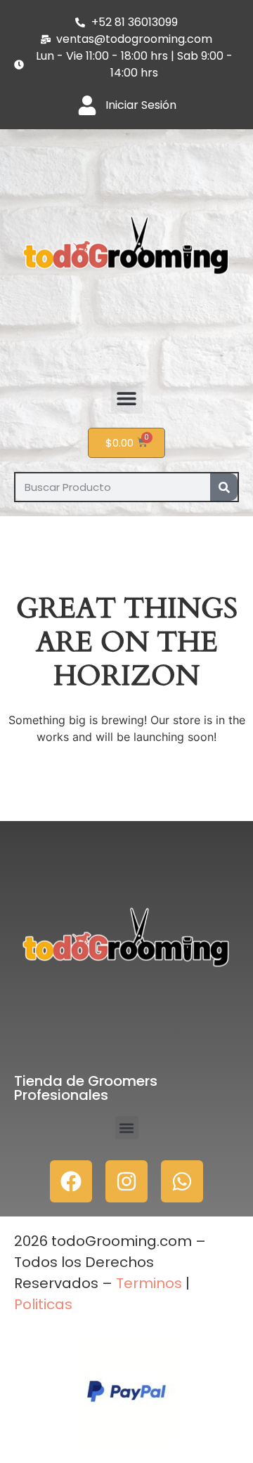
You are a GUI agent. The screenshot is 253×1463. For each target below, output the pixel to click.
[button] (127, 398)
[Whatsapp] (182, 1181)
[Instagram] (126, 1181)
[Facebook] (71, 1181)
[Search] (224, 487)
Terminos (147, 1283)
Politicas (43, 1304)
